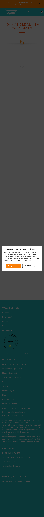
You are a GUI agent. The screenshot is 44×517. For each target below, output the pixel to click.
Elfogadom (12, 266)
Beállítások (29, 266)
